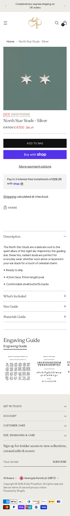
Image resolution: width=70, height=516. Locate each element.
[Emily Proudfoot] (35, 22)
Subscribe (60, 461)
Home (10, 41)
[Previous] (5, 6)
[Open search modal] (56, 23)
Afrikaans (8, 478)
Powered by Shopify (14, 490)
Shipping (9, 197)
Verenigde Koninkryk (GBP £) (40, 478)
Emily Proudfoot (33, 484)
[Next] (64, 6)
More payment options (35, 166)
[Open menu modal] (5, 23)
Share (12, 207)
